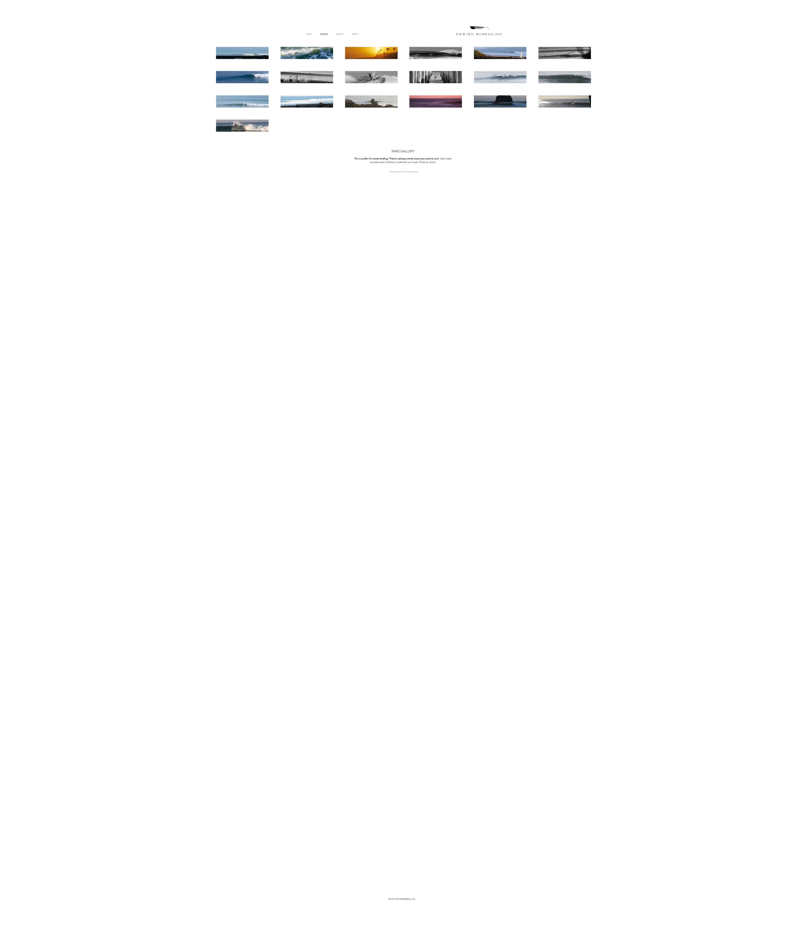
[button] (355, 34)
